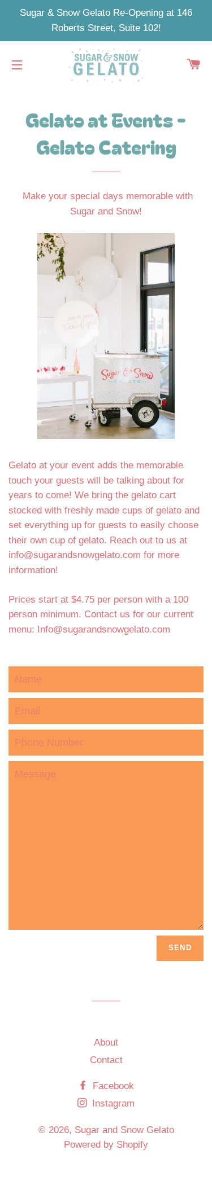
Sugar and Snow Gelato (124, 1130)
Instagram (112, 1103)
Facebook (112, 1086)
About (106, 1042)
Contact (106, 1060)
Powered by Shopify (106, 1144)
